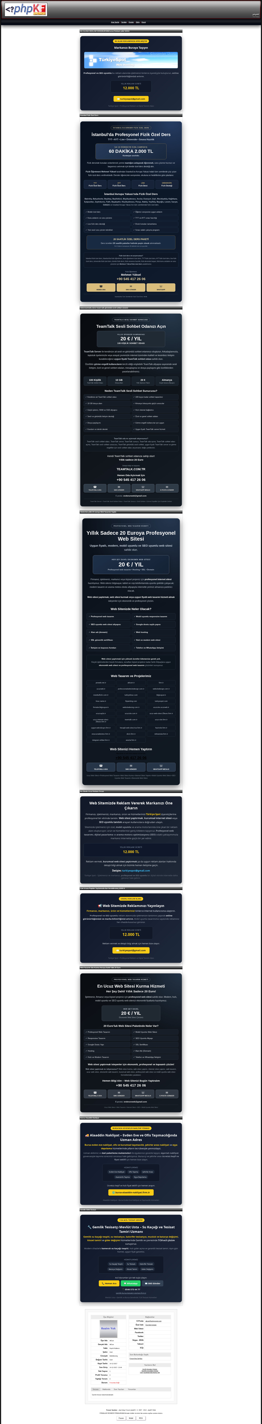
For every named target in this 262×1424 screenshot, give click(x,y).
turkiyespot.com (161, 701)
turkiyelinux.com (131, 695)
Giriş (138, 22)
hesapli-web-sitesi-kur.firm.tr (131, 728)
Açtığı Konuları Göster (149, 1369)
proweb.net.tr (101, 683)
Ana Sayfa (115, 22)
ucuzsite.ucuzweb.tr (161, 707)
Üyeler (131, 22)
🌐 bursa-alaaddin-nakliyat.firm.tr (131, 1192)
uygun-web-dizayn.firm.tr (101, 728)
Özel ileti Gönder (151, 1325)
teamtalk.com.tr (131, 720)
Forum (121, 1418)
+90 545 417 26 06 (131, 279)
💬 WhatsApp (131, 1283)
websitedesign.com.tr (161, 689)
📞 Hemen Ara (109, 1283)
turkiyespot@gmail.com (136, 870)
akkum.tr (131, 683)
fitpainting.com (131, 701)
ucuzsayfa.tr (101, 713)
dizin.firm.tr (131, 734)
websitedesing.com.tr (131, 707)
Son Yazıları (119, 1389)
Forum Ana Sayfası (136, 1358)
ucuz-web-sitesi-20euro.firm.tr (161, 713)
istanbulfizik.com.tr (100, 695)
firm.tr (161, 683)
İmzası (96, 1389)
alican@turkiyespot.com (153, 1321)
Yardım (124, 22)
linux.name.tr (101, 701)
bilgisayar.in (161, 695)
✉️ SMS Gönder (152, 1283)
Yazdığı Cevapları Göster (150, 1371)
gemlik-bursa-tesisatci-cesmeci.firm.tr (131, 1293)
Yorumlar (132, 1389)
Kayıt (144, 22)
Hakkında (106, 1389)
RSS (141, 1418)
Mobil (131, 1418)
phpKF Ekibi (152, 1410)
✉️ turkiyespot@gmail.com (131, 98)
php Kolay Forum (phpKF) (127, 1410)
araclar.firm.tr (131, 740)
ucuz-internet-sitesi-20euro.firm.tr (101, 721)
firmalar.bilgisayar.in (101, 707)
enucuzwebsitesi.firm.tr (101, 734)
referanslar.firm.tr (161, 734)
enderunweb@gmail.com (134, 496)
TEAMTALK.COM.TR (131, 469)
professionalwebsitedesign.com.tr (131, 689)
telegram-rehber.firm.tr (101, 740)
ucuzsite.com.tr (131, 713)
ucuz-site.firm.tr (161, 720)
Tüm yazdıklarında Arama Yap (150, 1372)
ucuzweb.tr (101, 689)
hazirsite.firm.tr (161, 728)
